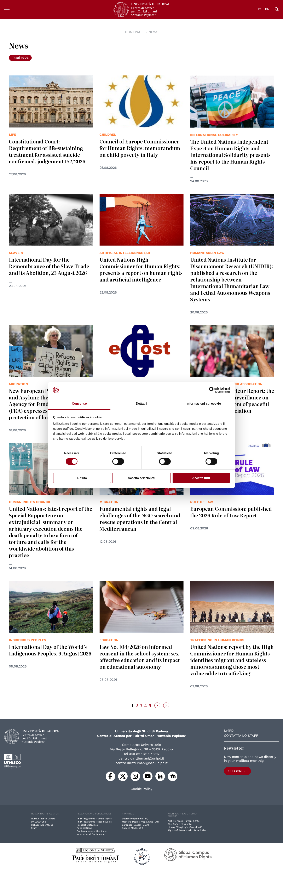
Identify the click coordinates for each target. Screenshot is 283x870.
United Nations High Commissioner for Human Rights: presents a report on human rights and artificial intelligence (141, 269)
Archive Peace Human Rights (184, 821)
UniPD (229, 731)
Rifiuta (82, 478)
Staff (34, 828)
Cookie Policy (141, 789)
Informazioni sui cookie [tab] (203, 403)
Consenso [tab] (79, 403)
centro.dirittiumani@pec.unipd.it (141, 763)
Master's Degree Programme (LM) (140, 821)
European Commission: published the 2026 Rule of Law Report (231, 512)
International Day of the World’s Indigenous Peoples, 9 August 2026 (50, 650)
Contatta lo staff (241, 736)
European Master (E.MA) (135, 825)
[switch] (118, 461)
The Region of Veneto (180, 824)
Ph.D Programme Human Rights (94, 818)
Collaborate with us (42, 825)
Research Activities (87, 825)
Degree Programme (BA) (135, 818)
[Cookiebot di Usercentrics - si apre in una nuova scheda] (212, 390)
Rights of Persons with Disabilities (187, 830)
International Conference (90, 834)
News (153, 32)
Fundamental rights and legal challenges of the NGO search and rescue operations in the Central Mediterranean (139, 518)
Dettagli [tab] (141, 403)
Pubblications (84, 828)
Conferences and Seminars (91, 831)
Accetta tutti (201, 478)
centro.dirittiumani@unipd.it (141, 758)
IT (259, 9)
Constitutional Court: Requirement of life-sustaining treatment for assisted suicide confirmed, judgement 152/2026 (47, 151)
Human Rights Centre (43, 818)
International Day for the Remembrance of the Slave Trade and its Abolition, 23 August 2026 (49, 266)
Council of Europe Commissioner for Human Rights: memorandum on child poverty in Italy (139, 148)
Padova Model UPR (132, 828)
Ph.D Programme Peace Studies (94, 821)
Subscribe (237, 771)
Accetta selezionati (141, 478)
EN (267, 9)
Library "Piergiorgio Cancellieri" (185, 827)
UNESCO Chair (39, 821)
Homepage (134, 32)
